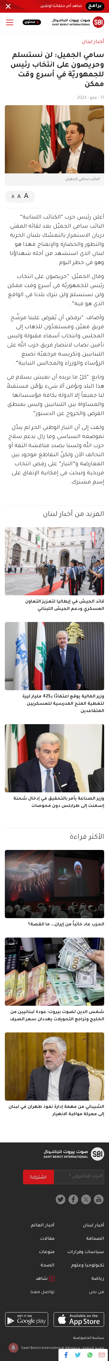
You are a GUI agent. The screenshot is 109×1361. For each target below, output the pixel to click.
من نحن (96, 1292)
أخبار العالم (42, 1225)
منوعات (46, 1252)
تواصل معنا (42, 1292)
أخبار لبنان (93, 42)
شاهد (42, 1279)
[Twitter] (78, 1355)
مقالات (47, 1239)
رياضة (97, 1279)
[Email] (101, 1355)
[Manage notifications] (13, 1348)
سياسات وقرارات (85, 1252)
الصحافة (95, 1239)
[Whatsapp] (89, 1355)
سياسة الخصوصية (88, 1338)
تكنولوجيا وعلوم (87, 1265)
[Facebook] (66, 1355)
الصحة (47, 1265)
